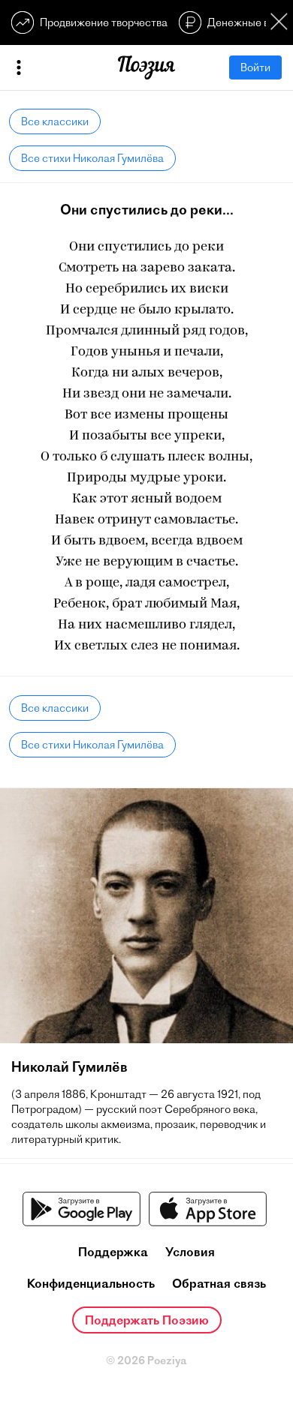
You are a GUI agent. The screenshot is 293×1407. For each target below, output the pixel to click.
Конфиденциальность (91, 1283)
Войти (255, 67)
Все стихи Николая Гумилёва (92, 158)
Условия (190, 1251)
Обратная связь (219, 1283)
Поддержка (113, 1251)
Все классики (55, 121)
